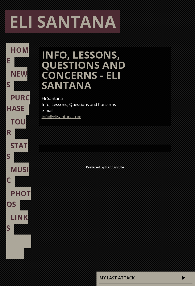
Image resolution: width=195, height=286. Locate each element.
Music (17, 175)
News (16, 79)
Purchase (18, 103)
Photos (18, 199)
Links (17, 222)
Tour (16, 127)
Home (17, 55)
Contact (18, 247)
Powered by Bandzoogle (105, 167)
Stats (17, 151)
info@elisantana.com (61, 116)
